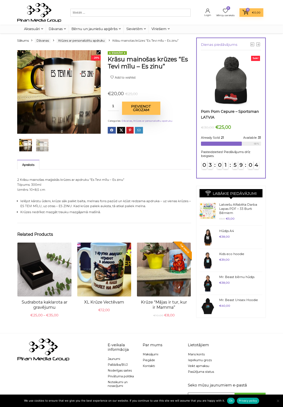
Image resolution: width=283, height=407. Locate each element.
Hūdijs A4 (226, 231)
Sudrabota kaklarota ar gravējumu (45, 305)
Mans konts (196, 354)
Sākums (23, 41)
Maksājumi (150, 354)
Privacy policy (248, 400)
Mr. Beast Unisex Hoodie (238, 300)
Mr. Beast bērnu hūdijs (236, 277)
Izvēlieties (44, 320)
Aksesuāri (32, 29)
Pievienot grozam (141, 108)
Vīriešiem (158, 29)
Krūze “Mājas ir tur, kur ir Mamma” (164, 305)
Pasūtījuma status (201, 372)
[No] (278, 401)
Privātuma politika (121, 376)
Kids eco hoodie (231, 254)
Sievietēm (134, 29)
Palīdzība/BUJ (118, 365)
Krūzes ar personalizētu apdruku (81, 41)
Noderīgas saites (120, 370)
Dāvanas (56, 29)
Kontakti (149, 366)
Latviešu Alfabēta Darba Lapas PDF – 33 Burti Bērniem (238, 209)
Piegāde (149, 360)
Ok (231, 400)
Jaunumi (114, 359)
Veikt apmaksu (198, 366)
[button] (99, 52)
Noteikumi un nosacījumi (118, 384)
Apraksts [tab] (28, 165)
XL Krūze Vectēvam (104, 302)
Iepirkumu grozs (200, 360)
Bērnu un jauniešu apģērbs (94, 29)
